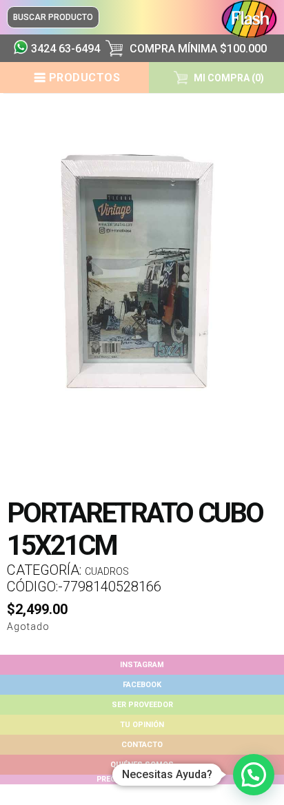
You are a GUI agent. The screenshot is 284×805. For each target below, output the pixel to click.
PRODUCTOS (85, 77)
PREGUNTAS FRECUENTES (142, 779)
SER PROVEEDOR (142, 704)
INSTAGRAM (142, 664)
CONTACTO (142, 744)
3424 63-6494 (63, 48)
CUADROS (107, 571)
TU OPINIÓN (142, 724)
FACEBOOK (142, 684)
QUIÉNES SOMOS (142, 764)
